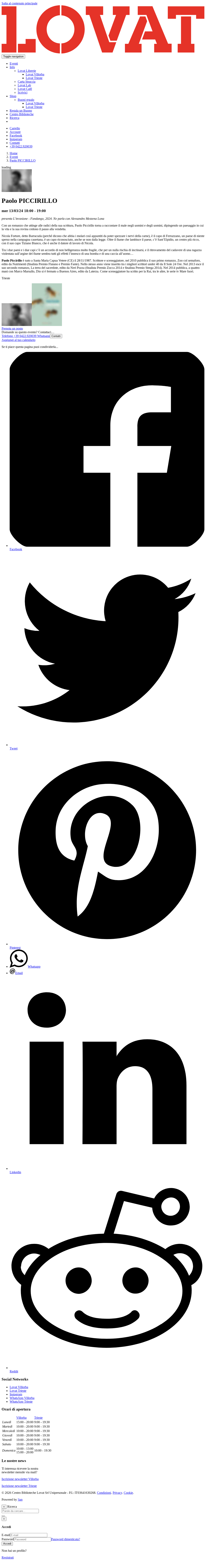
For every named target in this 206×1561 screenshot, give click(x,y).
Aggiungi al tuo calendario (18, 340)
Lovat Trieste (18, 1390)
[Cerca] (3, 1516)
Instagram (16, 1394)
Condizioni (104, 1492)
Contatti (56, 336)
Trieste (38, 1417)
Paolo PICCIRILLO (23, 160)
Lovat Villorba (19, 1387)
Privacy (117, 1492)
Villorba (21, 1417)
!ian (20, 1499)
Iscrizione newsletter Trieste (19, 1486)
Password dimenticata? (65, 1539)
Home (14, 153)
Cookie (128, 1492)
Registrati (8, 1557)
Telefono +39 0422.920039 (19, 336)
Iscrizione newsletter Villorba (20, 1479)
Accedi (7, 1543)
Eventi (14, 157)
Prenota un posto (12, 328)
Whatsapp (43, 336)
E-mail (6, 1535)
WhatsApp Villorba (22, 1398)
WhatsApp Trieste (21, 1401)
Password (8, 1539)
